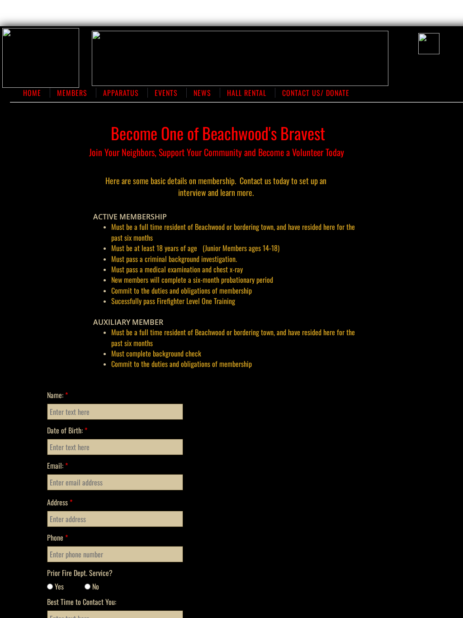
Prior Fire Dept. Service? (80, 573)
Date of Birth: (67, 430)
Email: (57, 466)
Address (59, 502)
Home (32, 93)
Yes (58, 586)
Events (166, 93)
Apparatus (121, 93)
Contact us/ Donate (316, 93)
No (94, 586)
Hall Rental (246, 93)
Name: (57, 395)
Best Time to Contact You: (81, 602)
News (202, 93)
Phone (57, 537)
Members (72, 93)
